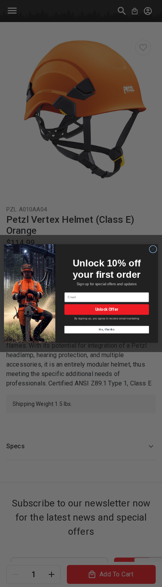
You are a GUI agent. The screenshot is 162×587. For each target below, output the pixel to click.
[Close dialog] (152, 249)
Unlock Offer (106, 309)
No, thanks (106, 330)
